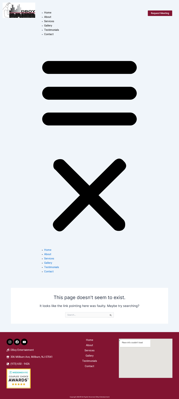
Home (47, 12)
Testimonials (51, 29)
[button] (89, 144)
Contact (49, 34)
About (47, 16)
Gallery (48, 25)
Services (49, 21)
